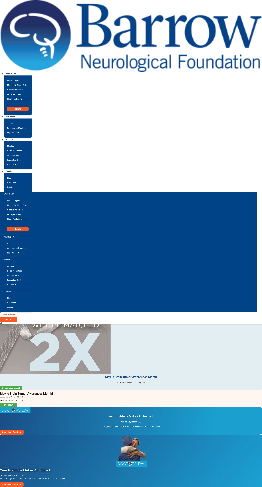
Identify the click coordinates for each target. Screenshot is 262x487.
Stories (10, 123)
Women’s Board (13, 155)
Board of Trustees (14, 151)
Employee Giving (14, 94)
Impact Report (13, 133)
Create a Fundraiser (15, 90)
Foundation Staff (14, 160)
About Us (9, 139)
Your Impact (10, 117)
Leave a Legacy (13, 80)
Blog (9, 178)
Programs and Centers (16, 128)
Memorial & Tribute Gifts (17, 85)
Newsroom (11, 182)
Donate (18, 109)
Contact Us (11, 164)
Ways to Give (11, 74)
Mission (10, 146)
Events (10, 187)
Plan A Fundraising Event (17, 99)
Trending (9, 171)
